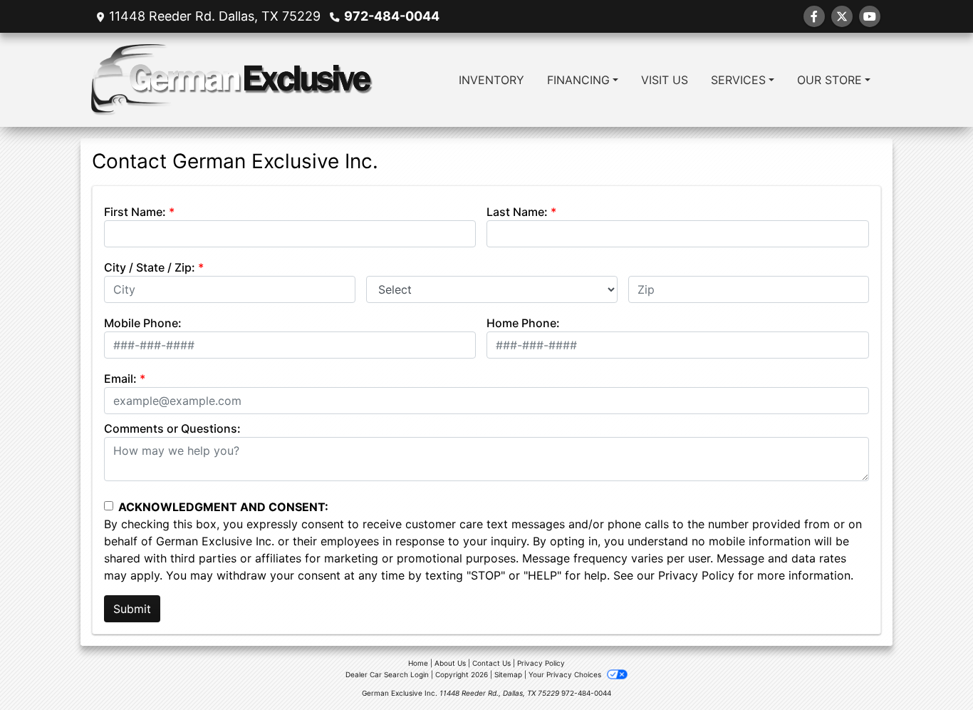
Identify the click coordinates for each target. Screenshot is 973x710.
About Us (450, 663)
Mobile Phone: (143, 323)
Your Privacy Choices (566, 674)
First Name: (135, 212)
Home (418, 663)
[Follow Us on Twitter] (842, 16)
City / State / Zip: (149, 267)
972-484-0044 (391, 16)
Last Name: (517, 212)
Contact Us (491, 663)
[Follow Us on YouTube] (869, 16)
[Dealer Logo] (232, 79)
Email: (120, 378)
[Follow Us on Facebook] (814, 16)
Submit (132, 609)
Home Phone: (523, 323)
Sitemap (508, 674)
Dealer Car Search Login (387, 674)
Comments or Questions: (172, 428)
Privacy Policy (696, 575)
